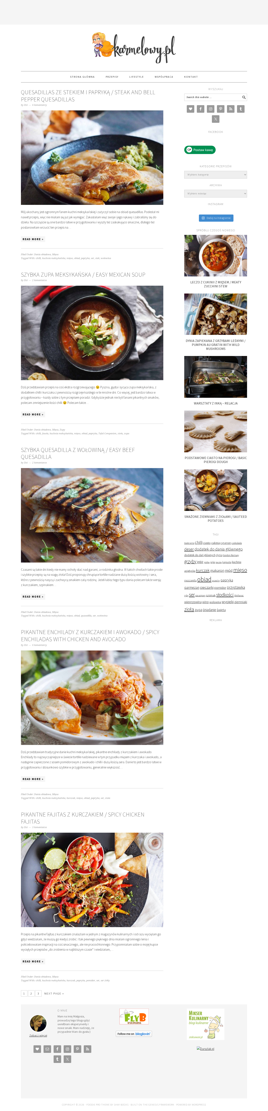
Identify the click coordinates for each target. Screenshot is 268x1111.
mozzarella (190, 580)
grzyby (190, 561)
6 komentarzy (39, 105)
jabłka (207, 562)
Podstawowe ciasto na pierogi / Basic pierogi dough (216, 460)
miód (229, 570)
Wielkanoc (239, 595)
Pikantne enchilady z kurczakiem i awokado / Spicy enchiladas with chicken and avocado (90, 635)
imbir (200, 562)
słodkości (225, 595)
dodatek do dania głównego (219, 549)
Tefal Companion (107, 433)
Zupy (62, 429)
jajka (212, 562)
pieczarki (207, 587)
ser (92, 258)
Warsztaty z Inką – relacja (216, 403)
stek (97, 258)
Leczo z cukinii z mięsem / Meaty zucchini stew (215, 284)
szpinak (211, 595)
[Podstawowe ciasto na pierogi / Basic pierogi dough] (215, 451)
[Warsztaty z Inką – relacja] (215, 397)
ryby (186, 595)
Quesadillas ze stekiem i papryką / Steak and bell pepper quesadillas (88, 95)
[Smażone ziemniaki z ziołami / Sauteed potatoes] (215, 510)
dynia (219, 555)
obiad (77, 258)
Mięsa (55, 254)
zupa (126, 433)
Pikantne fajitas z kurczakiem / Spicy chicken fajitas (82, 818)
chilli (38, 258)
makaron (217, 570)
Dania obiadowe (42, 254)
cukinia (215, 543)
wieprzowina (193, 602)
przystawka (236, 587)
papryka (85, 258)
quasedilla (86, 615)
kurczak (71, 798)
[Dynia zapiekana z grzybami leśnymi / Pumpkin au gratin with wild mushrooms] (215, 334)
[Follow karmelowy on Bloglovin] (134, 1036)
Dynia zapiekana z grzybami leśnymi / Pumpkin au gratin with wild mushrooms (216, 345)
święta (221, 610)
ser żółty (105, 980)
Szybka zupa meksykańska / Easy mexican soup (83, 274)
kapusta (226, 562)
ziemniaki (240, 602)
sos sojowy (200, 595)
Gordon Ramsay (231, 555)
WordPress (199, 1104)
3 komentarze (39, 827)
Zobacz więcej (38, 1035)
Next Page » (54, 993)
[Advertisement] (134, 11)
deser (189, 549)
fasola (45, 433)
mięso (70, 258)
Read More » (33, 239)
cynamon (225, 543)
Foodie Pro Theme (98, 1104)
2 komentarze (39, 280)
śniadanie (209, 609)
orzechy (216, 580)
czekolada (237, 542)
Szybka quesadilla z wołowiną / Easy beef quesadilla (78, 453)
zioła (120, 433)
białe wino (189, 543)
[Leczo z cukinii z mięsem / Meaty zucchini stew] (215, 275)
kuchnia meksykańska (53, 258)
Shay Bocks (121, 1104)
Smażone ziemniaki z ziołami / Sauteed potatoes (215, 518)
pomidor (90, 980)
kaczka (219, 562)
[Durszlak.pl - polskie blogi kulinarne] (205, 1049)
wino (205, 602)
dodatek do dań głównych (199, 555)
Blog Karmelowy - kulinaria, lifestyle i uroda (134, 46)
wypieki (228, 601)
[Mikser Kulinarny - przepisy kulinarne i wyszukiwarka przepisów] (205, 1039)
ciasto (207, 543)
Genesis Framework (161, 1104)
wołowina (106, 258)
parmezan (191, 587)
